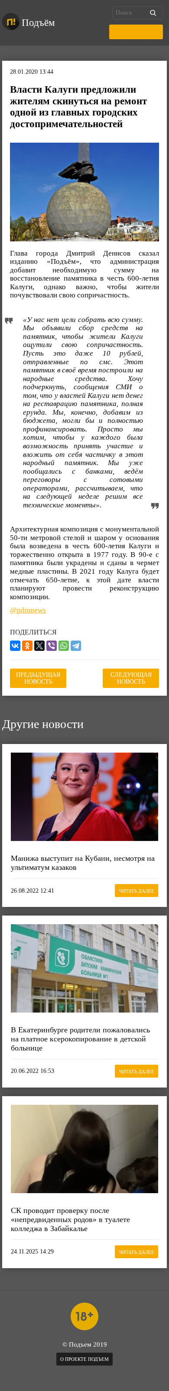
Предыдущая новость (38, 678)
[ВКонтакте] (15, 646)
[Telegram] (76, 646)
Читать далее (136, 891)
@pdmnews (28, 610)
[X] (39, 646)
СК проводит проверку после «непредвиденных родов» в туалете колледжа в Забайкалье (70, 1219)
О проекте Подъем (84, 1359)
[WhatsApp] (63, 646)
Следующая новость (131, 678)
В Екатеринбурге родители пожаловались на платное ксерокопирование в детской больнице (80, 1038)
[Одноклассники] (27, 646)
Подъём (38, 22)
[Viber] (51, 646)
